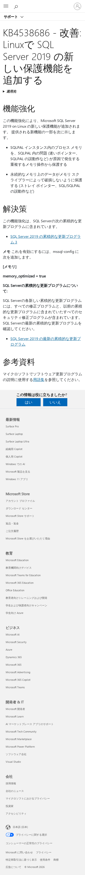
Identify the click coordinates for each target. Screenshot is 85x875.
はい (28, 402)
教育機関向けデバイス (19, 567)
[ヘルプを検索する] (17, 6)
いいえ (55, 402)
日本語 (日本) (20, 827)
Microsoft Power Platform (20, 746)
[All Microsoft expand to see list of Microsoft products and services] (6, 6)
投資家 (9, 806)
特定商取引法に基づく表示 (21, 859)
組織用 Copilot (14, 449)
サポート (11, 16)
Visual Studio (13, 761)
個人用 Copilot (14, 456)
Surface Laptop (14, 434)
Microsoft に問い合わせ (19, 852)
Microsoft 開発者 (15, 709)
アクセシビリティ (16, 813)
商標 (56, 859)
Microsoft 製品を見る (18, 471)
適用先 (11, 91)
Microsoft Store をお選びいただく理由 (28, 538)
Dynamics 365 (14, 657)
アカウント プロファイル (20, 500)
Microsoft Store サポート (20, 516)
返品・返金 (12, 523)
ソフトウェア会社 (16, 754)
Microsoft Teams (15, 687)
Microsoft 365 (13, 664)
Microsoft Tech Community (21, 731)
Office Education (15, 590)
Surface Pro (12, 426)
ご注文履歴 (12, 531)
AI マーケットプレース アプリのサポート (30, 724)
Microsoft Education (17, 560)
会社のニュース (15, 791)
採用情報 (11, 783)
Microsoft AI (13, 634)
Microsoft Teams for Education (23, 575)
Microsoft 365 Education (20, 582)
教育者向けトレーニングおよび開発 (26, 598)
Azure (9, 649)
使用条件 (45, 859)
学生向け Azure (14, 613)
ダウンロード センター (19, 508)
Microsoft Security (16, 642)
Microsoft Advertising (18, 672)
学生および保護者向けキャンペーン (26, 605)
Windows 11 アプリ (17, 479)
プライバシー (43, 852)
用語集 (38, 379)
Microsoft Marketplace (19, 739)
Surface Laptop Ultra (17, 441)
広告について (13, 867)
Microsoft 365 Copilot (18, 679)
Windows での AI (15, 464)
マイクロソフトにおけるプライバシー (28, 798)
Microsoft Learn (15, 716)
